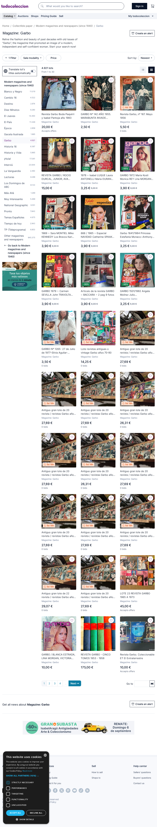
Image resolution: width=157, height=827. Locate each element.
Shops (34, 16)
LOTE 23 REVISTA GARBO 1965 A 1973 (135, 595)
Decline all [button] (36, 813)
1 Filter (12, 57)
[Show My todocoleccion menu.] (153, 16)
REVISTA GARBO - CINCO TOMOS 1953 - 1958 (96, 656)
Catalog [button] (8, 16)
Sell (61, 16)
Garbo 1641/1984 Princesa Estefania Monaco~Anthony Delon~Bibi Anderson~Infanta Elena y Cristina (137, 235)
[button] (26, 775)
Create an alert (144, 33)
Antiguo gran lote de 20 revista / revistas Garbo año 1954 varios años (97, 534)
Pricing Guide (49, 16)
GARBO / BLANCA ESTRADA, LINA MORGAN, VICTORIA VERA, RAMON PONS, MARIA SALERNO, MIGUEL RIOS (58, 656)
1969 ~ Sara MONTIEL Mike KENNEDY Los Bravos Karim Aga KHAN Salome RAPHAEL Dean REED (58, 235)
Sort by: (132, 57)
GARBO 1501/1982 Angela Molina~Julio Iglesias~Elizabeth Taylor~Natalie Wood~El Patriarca (135, 293)
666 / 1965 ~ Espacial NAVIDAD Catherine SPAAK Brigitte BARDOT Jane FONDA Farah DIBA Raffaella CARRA (97, 235)
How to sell (97, 772)
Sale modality (31, 57)
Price (53, 57)
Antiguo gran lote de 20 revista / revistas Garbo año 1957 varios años (58, 534)
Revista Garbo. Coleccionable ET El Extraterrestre (137, 656)
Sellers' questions (142, 772)
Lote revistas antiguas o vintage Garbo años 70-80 (96, 350)
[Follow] (72, 80)
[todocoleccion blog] (87, 790)
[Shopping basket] (153, 6)
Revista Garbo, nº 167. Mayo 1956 (136, 116)
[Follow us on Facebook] (55, 790)
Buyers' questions (142, 777)
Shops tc (96, 777)
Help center (140, 766)
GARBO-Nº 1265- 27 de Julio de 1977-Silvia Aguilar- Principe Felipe (58, 350)
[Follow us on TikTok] (81, 790)
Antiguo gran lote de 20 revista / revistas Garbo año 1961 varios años (97, 473)
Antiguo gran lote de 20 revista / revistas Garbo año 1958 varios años (136, 350)
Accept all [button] (15, 813)
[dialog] (26, 787)
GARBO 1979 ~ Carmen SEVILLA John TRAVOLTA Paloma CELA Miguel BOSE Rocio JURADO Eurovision (57, 293)
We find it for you (52, 783)
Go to (129, 683)
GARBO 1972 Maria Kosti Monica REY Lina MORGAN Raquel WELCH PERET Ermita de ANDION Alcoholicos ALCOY (137, 177)
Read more (27, 771)
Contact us (138, 783)
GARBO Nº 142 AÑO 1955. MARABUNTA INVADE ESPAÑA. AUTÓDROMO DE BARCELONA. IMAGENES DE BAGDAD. (97, 116)
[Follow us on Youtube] (74, 790)
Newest (145, 57)
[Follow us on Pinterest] (68, 790)
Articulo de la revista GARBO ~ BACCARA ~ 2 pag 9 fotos (97, 293)
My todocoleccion (138, 16)
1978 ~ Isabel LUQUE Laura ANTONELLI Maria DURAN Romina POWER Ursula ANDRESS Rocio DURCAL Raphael (97, 177)
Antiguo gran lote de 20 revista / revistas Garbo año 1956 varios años (58, 473)
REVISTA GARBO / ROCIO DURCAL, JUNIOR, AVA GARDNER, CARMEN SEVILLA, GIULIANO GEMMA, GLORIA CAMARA (58, 177)
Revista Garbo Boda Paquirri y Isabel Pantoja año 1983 (58, 116)
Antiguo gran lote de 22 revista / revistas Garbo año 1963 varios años (58, 595)
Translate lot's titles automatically (20, 71)
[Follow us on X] (61, 790)
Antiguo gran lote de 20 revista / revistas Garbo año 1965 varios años (136, 412)
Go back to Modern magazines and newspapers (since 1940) (19, 251)
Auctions (23, 16)
